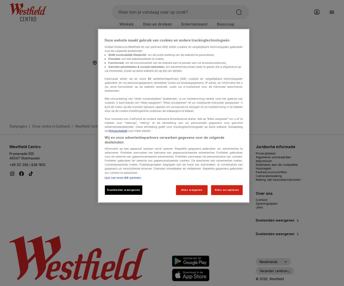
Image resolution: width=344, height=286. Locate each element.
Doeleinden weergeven (123, 190)
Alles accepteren (227, 190)
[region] (174, 116)
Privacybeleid (118, 130)
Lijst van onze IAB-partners (123, 177)
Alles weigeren (191, 190)
